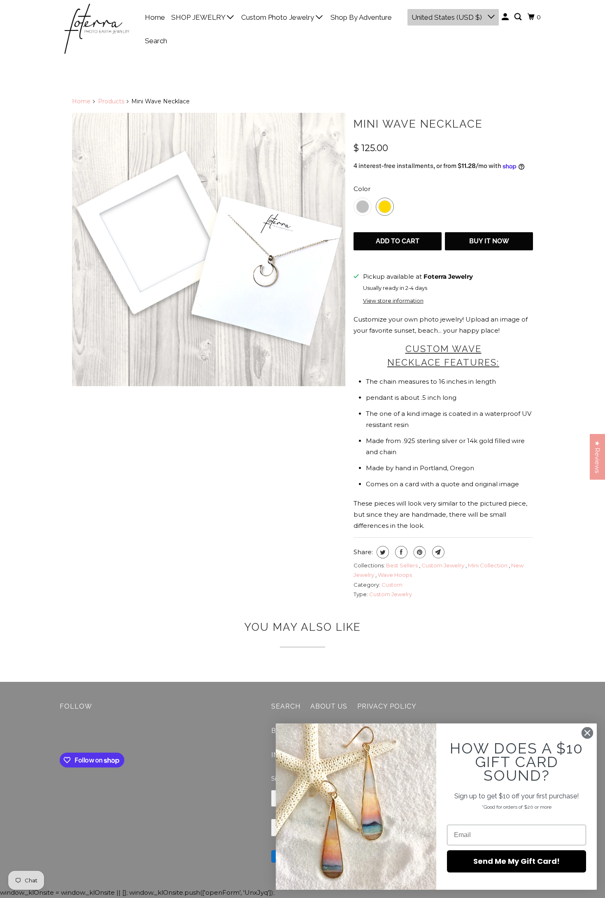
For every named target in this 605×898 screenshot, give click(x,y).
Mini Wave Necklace (418, 124)
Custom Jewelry (443, 565)
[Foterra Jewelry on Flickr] (62, 733)
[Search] (518, 17)
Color (362, 189)
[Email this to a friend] (437, 552)
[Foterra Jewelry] (97, 29)
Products (111, 101)
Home (155, 17)
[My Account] (506, 17)
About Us (328, 706)
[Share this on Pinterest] (419, 552)
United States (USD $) (448, 17)
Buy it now (489, 241)
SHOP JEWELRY (199, 17)
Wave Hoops (395, 574)
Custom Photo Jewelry (278, 17)
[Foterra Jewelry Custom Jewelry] (208, 249)
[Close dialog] (587, 733)
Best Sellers (402, 565)
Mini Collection (488, 565)
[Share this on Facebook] (400, 552)
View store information (393, 301)
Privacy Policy (387, 706)
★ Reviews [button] (597, 457)
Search (156, 41)
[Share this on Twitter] (382, 552)
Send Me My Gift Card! (516, 861)
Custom (392, 584)
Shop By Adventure (361, 17)
